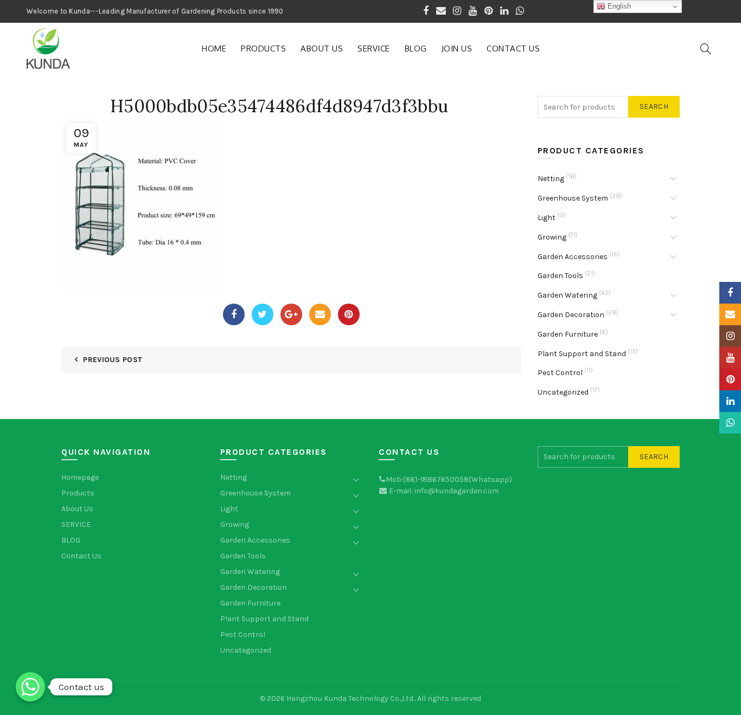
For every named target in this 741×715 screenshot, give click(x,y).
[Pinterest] (349, 314)
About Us (322, 48)
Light (546, 217)
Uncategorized (563, 392)
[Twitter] (262, 314)
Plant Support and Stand (582, 353)
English (618, 6)
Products (263, 48)
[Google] (291, 314)
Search (654, 106)
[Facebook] (234, 314)
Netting (551, 178)
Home (214, 48)
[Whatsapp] (30, 686)
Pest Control (560, 372)
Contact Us (513, 48)
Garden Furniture (568, 334)
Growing (552, 237)
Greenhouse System (573, 198)
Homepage (80, 477)
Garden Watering (567, 295)
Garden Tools (560, 275)
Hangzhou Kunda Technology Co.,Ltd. (350, 698)
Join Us (457, 48)
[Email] (320, 314)
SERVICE (373, 48)
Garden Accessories (573, 256)
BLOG (416, 48)
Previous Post (112, 359)
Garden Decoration (571, 314)
